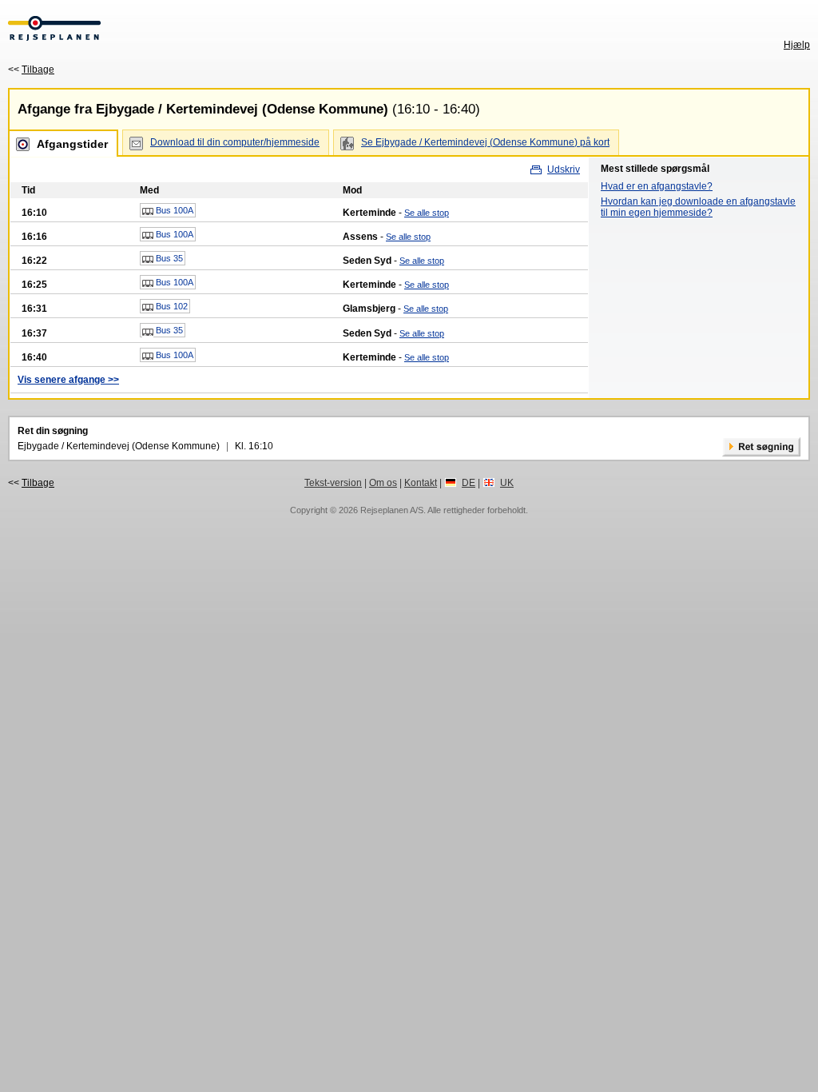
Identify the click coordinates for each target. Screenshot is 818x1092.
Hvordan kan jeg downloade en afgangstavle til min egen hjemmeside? (698, 207)
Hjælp (797, 44)
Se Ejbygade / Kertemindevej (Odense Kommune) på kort (485, 142)
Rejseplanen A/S (391, 510)
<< (31, 69)
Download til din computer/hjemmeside (235, 142)
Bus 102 (170, 306)
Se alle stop (426, 212)
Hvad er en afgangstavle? (657, 186)
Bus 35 (168, 258)
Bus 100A (173, 210)
